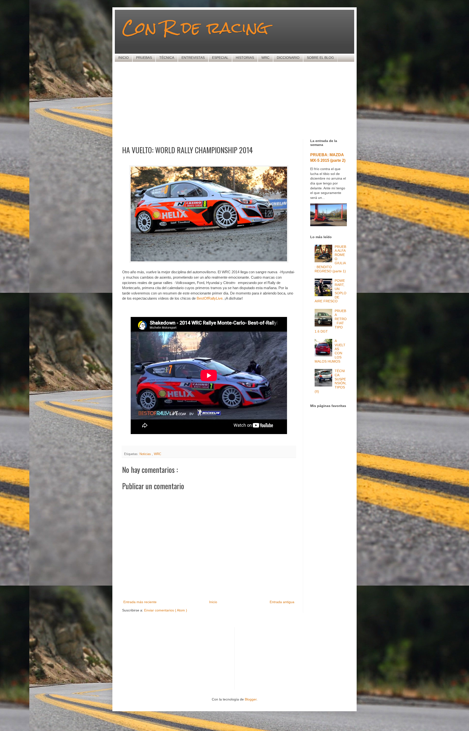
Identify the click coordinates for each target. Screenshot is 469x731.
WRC (265, 58)
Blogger (250, 699)
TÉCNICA (166, 58)
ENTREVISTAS (193, 58)
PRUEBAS (144, 58)
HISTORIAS (245, 58)
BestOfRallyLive (210, 298)
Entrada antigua (282, 602)
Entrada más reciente (140, 602)
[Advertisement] (240, 99)
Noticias (145, 454)
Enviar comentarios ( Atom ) (165, 610)
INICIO (123, 58)
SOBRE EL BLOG (320, 58)
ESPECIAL (220, 58)
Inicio (213, 602)
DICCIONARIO (288, 58)
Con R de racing (195, 27)
